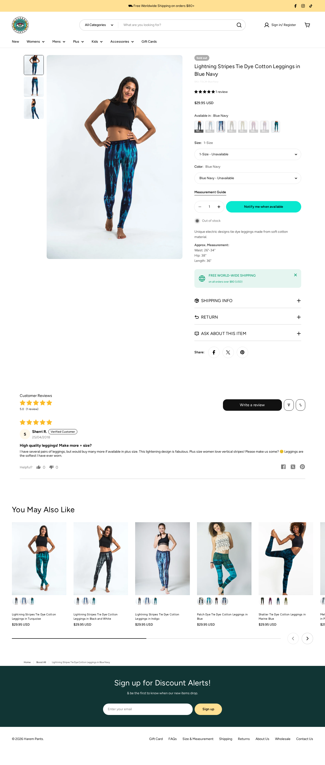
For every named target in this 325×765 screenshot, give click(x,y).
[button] (205, 92)
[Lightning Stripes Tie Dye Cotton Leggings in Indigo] (162, 558)
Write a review (252, 405)
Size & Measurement (197, 739)
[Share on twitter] (293, 467)
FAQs (172, 739)
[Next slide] (307, 638)
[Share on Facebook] (214, 352)
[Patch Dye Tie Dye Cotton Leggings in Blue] (224, 558)
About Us (262, 739)
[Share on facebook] (283, 467)
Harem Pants (33, 739)
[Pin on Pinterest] (242, 352)
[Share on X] (228, 352)
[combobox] (162, 25)
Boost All (41, 662)
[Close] (295, 274)
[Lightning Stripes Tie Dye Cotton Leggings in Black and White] (101, 558)
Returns (244, 739)
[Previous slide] (293, 638)
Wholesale (283, 739)
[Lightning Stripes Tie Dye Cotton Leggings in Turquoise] (39, 558)
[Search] (239, 25)
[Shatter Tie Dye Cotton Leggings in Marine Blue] (286, 558)
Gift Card (156, 739)
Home (27, 662)
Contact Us (304, 739)
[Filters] (289, 405)
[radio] (198, 127)
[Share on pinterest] (302, 467)
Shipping (225, 739)
